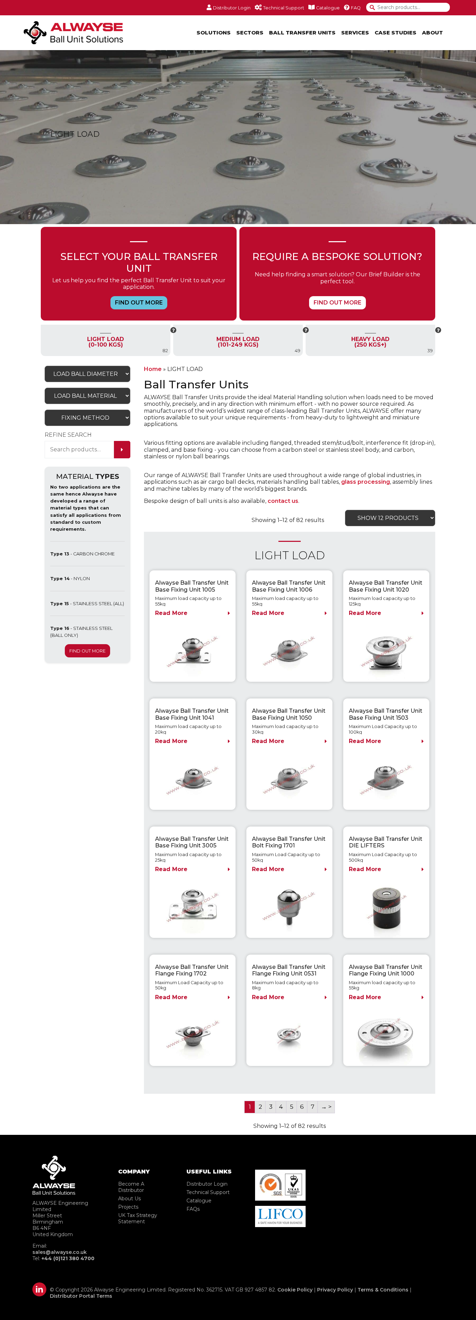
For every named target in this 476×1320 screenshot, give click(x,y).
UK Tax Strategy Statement (137, 1218)
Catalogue (199, 1201)
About (432, 33)
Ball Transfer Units (302, 33)
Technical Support (208, 1192)
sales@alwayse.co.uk (59, 1252)
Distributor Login (207, 1184)
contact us (283, 501)
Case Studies (395, 33)
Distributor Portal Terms (81, 1296)
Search (375, 7)
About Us (129, 1198)
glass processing (365, 482)
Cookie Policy (295, 1290)
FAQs (193, 1209)
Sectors (249, 33)
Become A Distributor (131, 1187)
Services (355, 33)
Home (153, 369)
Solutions (214, 33)
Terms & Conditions (383, 1290)
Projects (128, 1207)
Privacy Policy (335, 1290)
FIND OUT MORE (139, 302)
